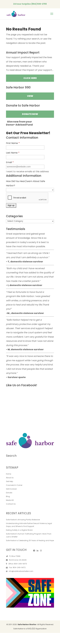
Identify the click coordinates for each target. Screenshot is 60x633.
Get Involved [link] (11, 489)
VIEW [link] (30, 96)
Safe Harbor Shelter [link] (27, 624)
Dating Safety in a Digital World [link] (19, 530)
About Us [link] (10, 477)
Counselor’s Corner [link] (14, 485)
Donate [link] (9, 492)
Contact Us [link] (11, 504)
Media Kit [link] (10, 500)
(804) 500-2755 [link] (39, 4)
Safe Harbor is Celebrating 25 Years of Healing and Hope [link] (30, 540)
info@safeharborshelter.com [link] (21, 571)
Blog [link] (8, 496)
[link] (16, 13)
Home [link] (8, 474)
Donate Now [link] (30, 114)
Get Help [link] (9, 481)
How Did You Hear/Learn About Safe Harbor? (25, 183)
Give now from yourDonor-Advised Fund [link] (19, 123)
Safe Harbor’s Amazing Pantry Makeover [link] (23, 519)
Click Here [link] (30, 78)
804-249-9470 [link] (20, 564)
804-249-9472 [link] (19, 567)
